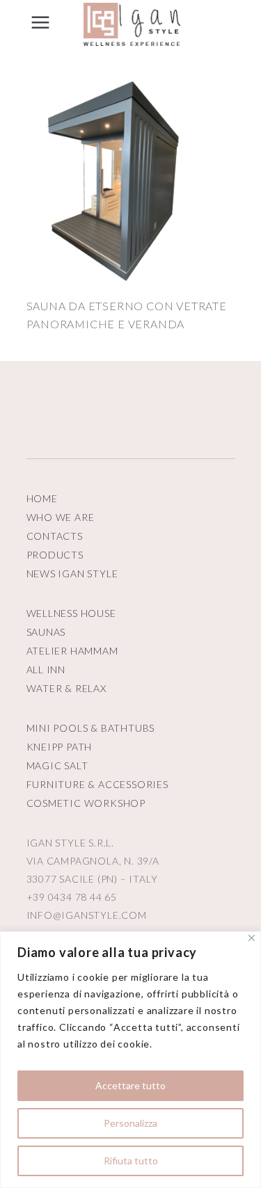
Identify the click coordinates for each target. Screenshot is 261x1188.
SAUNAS (46, 632)
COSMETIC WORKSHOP (86, 803)
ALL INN (46, 669)
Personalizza (130, 1123)
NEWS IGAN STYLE (72, 573)
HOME (42, 498)
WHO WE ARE (60, 517)
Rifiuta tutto (131, 1160)
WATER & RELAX (66, 688)
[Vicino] (251, 938)
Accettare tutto (130, 1085)
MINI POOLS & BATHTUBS (90, 728)
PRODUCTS (55, 555)
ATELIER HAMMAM (72, 651)
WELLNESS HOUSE (71, 613)
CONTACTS (54, 536)
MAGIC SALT (57, 765)
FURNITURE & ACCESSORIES (97, 784)
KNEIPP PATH (59, 747)
